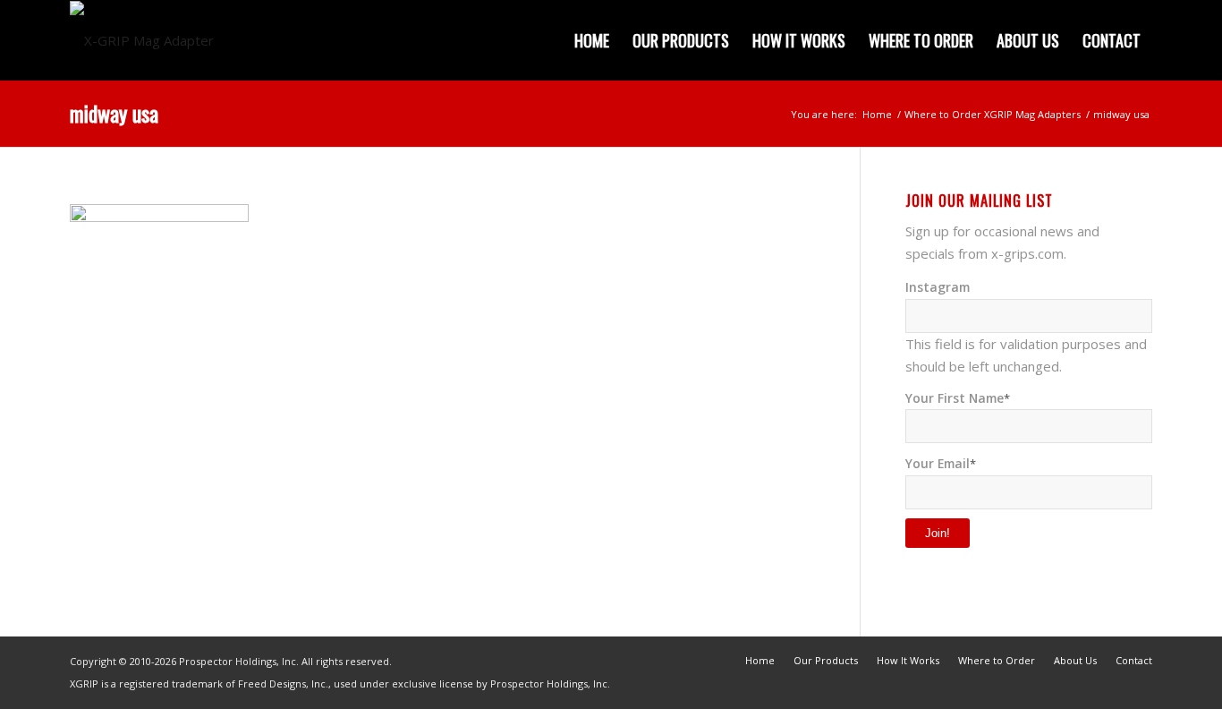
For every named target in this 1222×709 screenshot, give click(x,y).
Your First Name (957, 397)
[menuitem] (592, 40)
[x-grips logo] (142, 40)
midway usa (114, 113)
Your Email (940, 463)
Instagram (937, 286)
